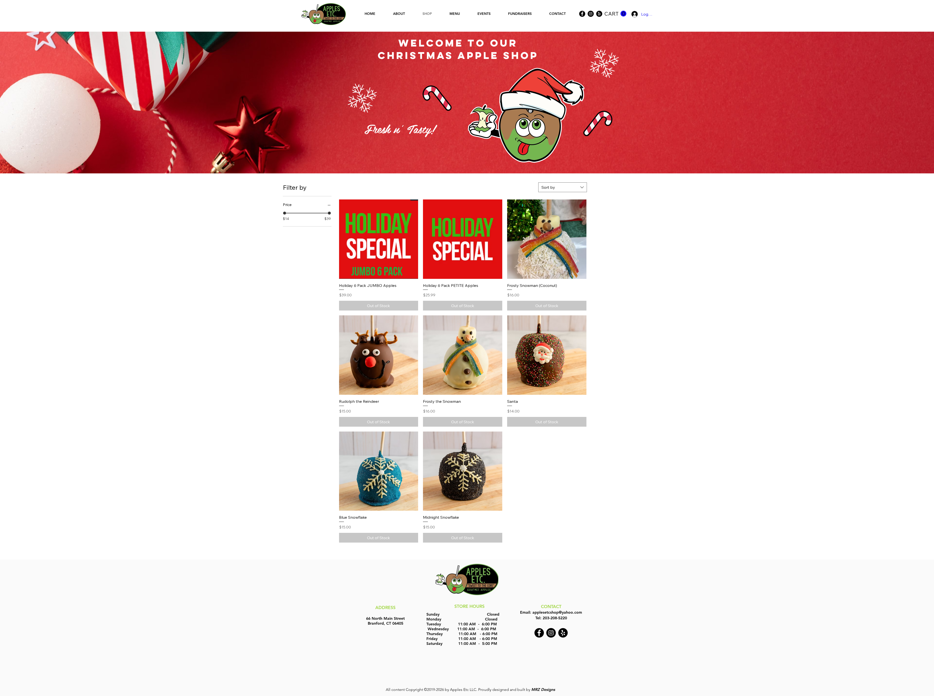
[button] (615, 14)
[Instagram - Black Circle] (551, 633)
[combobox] (562, 187)
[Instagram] (591, 14)
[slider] (284, 213)
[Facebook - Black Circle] (539, 633)
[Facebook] (582, 14)
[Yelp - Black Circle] (599, 14)
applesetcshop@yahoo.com (557, 612)
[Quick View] (378, 239)
